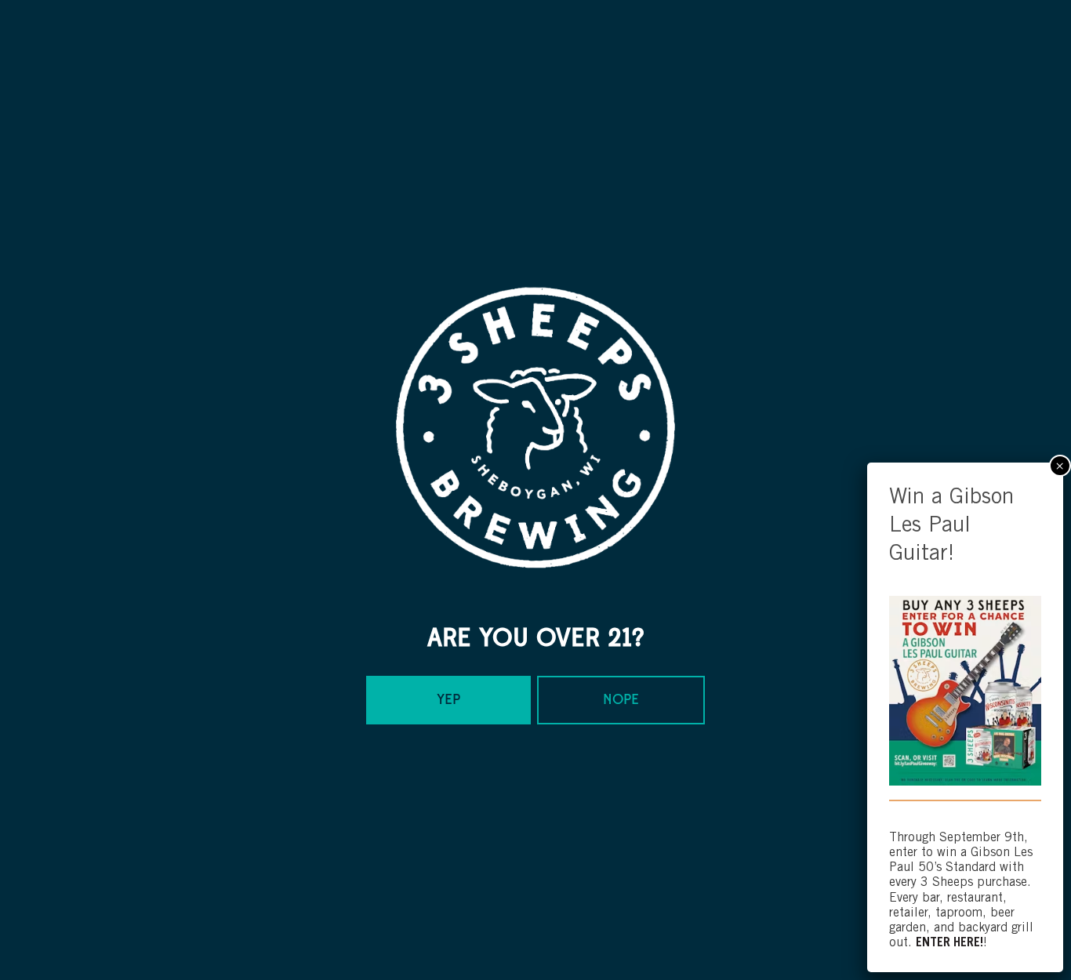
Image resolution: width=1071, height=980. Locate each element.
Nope (621, 700)
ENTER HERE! (949, 942)
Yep (448, 700)
